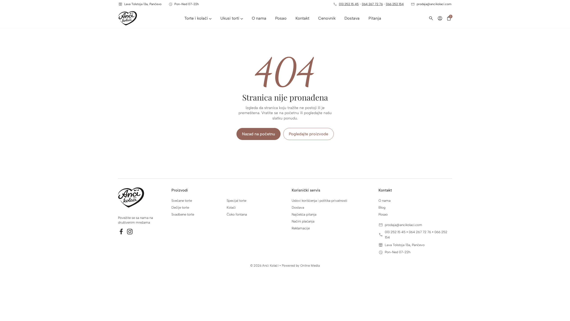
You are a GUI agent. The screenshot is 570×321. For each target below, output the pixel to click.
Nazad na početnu (258, 134)
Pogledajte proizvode (308, 134)
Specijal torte (236, 201)
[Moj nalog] (440, 18)
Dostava (298, 208)
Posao (383, 214)
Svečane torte (181, 201)
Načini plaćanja (303, 221)
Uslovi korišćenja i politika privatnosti (319, 201)
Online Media (310, 266)
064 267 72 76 (372, 4)
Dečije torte (180, 208)
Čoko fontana (237, 214)
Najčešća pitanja (304, 214)
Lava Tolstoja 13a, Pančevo (405, 245)
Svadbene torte (182, 214)
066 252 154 (395, 4)
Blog (382, 208)
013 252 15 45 (349, 4)
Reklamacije (301, 228)
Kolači (231, 208)
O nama (385, 201)
